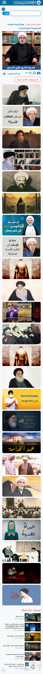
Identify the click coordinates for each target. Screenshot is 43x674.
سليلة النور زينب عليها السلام (15, 636)
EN (3, 9)
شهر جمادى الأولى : (32, 24)
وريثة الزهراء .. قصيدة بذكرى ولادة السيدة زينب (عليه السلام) (14, 665)
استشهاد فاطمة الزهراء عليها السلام (13, 645)
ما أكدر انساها (20, 616)
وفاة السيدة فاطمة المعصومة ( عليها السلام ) (15, 655)
